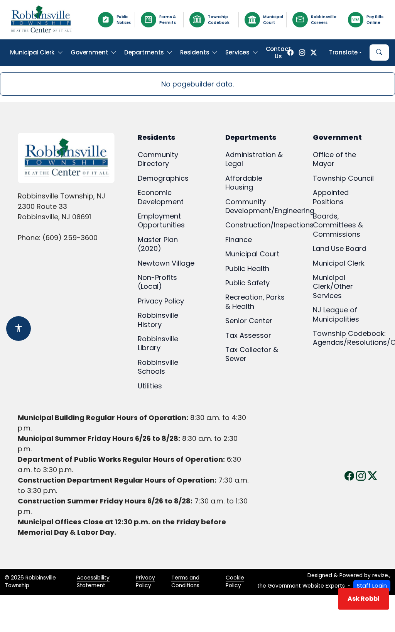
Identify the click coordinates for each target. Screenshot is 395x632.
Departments (144, 52)
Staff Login (372, 586)
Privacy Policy (145, 582)
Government (89, 52)
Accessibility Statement (93, 582)
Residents (194, 52)
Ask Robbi (364, 598)
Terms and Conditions (185, 582)
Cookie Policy (235, 582)
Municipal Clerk (32, 52)
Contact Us (278, 53)
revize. (380, 575)
